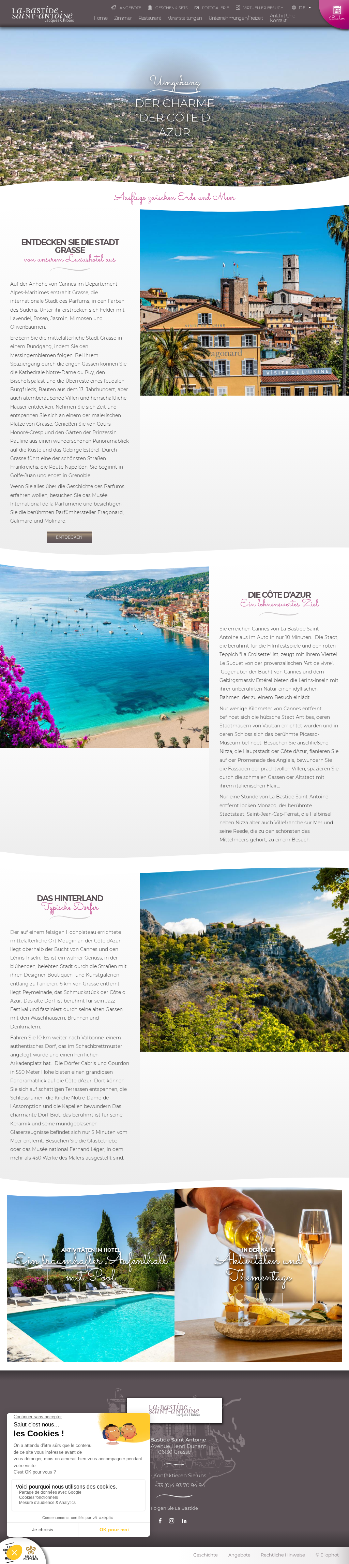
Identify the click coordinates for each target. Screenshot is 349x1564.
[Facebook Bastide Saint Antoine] (162, 1522)
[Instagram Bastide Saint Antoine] (173, 1522)
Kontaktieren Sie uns (179, 1475)
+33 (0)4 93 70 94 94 (179, 1485)
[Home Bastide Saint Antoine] (43, 13)
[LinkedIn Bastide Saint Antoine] (186, 1522)
